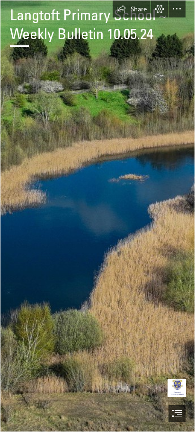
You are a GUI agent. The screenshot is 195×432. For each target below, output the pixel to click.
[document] (97, 216)
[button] (132, 8)
